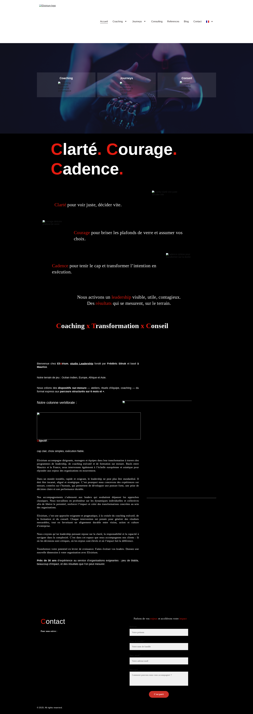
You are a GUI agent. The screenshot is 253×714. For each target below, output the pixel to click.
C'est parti (159, 694)
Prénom (133, 627)
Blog (186, 21)
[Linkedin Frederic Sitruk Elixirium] (43, 641)
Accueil (104, 21)
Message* (134, 670)
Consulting (157, 21)
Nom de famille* (137, 641)
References (173, 21)
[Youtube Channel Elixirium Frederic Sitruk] (55, 641)
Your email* (135, 655)
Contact (197, 21)
